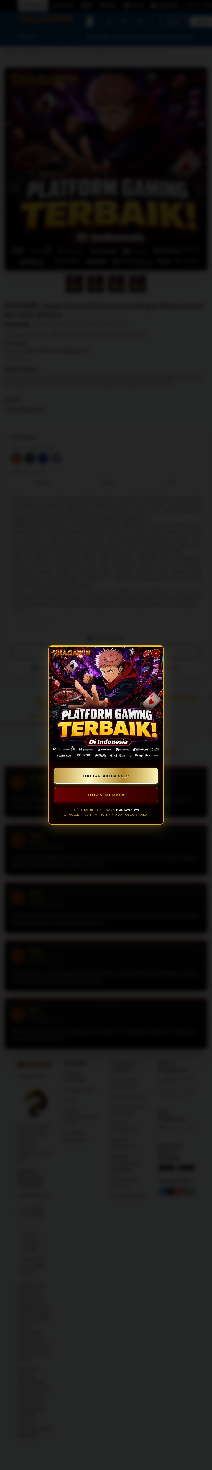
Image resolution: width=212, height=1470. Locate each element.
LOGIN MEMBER (106, 794)
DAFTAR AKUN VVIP (106, 775)
